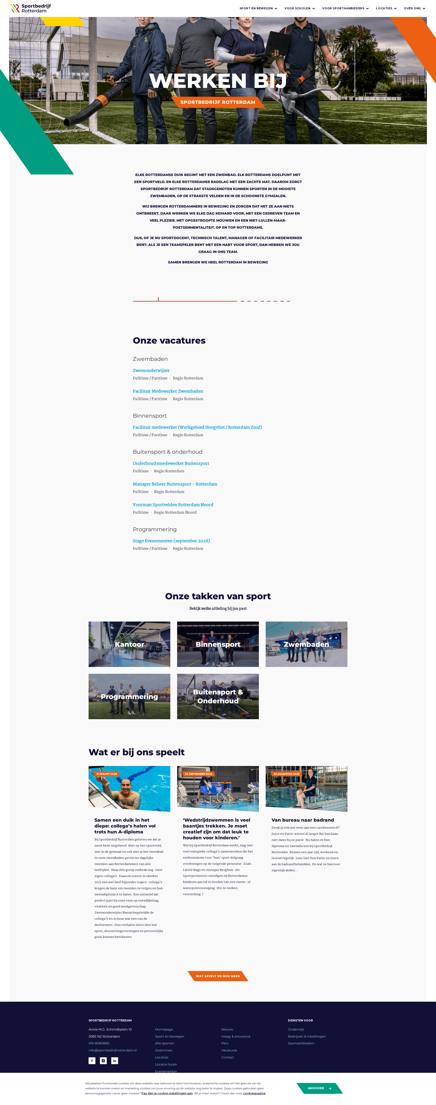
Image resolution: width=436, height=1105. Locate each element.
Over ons (412, 8)
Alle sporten (164, 1043)
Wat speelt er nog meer (218, 976)
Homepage (164, 1029)
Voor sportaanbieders (343, 8)
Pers (224, 1043)
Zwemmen (163, 1050)
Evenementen (166, 1071)
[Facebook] (92, 1060)
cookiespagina (254, 1093)
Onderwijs (296, 1029)
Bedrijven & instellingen (307, 1036)
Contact (227, 1057)
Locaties (384, 8)
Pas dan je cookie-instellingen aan (167, 1093)
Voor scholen (297, 8)
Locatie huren (166, 1064)
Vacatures (229, 1050)
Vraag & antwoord (235, 1036)
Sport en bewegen (256, 8)
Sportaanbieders (301, 1043)
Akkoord (316, 1088)
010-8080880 (99, 1043)
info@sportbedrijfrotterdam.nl (113, 1050)
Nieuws (227, 1029)
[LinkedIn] (114, 1060)
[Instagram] (103, 1060)
